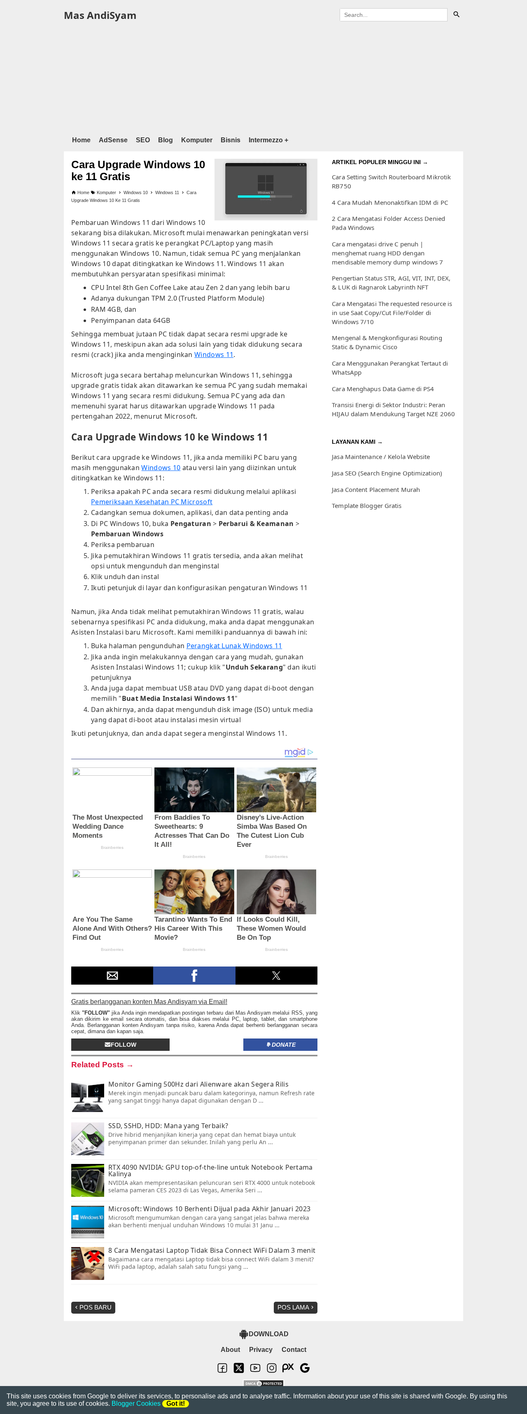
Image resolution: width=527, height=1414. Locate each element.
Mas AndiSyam (100, 15)
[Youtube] (255, 1371)
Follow (123, 1044)
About (230, 1349)
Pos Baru (95, 1307)
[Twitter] (238, 1371)
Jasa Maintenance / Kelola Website (381, 456)
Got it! (175, 1403)
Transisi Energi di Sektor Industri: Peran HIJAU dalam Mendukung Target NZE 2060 (393, 409)
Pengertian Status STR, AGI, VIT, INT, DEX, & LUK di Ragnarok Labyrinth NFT (391, 282)
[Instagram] (271, 1371)
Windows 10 (160, 467)
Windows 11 (213, 354)
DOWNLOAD (269, 1334)
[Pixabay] (288, 1371)
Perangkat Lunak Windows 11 (234, 645)
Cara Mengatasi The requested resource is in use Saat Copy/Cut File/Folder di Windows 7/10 (392, 312)
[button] (112, 976)
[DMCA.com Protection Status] (263, 1384)
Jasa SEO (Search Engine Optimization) (387, 473)
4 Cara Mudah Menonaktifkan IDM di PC (390, 202)
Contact (294, 1349)
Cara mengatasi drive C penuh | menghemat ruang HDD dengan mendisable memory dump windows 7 (387, 253)
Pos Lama (293, 1307)
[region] (263, 77)
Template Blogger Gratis (366, 505)
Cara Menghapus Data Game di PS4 (383, 389)
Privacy (261, 1349)
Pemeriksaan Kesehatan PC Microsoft (151, 501)
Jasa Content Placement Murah (376, 489)
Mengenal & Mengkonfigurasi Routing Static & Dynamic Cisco (387, 342)
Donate (284, 1044)
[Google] (304, 1371)
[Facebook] (222, 1371)
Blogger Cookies (136, 1403)
